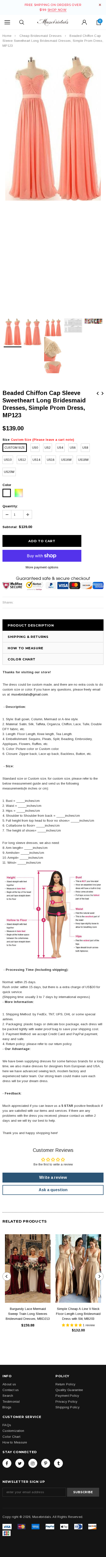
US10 (8, 460)
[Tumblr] (58, 1463)
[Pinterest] (45, 1463)
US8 (85, 447)
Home (6, 36)
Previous (98, 393)
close (100, 5)
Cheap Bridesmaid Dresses (40, 36)
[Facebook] (6, 1463)
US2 (48, 447)
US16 (50, 460)
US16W (66, 460)
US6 (73, 447)
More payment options (42, 567)
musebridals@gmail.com (29, 694)
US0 (35, 447)
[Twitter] (19, 1463)
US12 (22, 460)
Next (103, 393)
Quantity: (10, 506)
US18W (83, 460)
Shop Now (57, 10)
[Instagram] (32, 1463)
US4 (60, 447)
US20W (9, 472)
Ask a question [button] (53, 1190)
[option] (53, 129)
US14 (36, 460)
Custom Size (14, 447)
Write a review (53, 1177)
